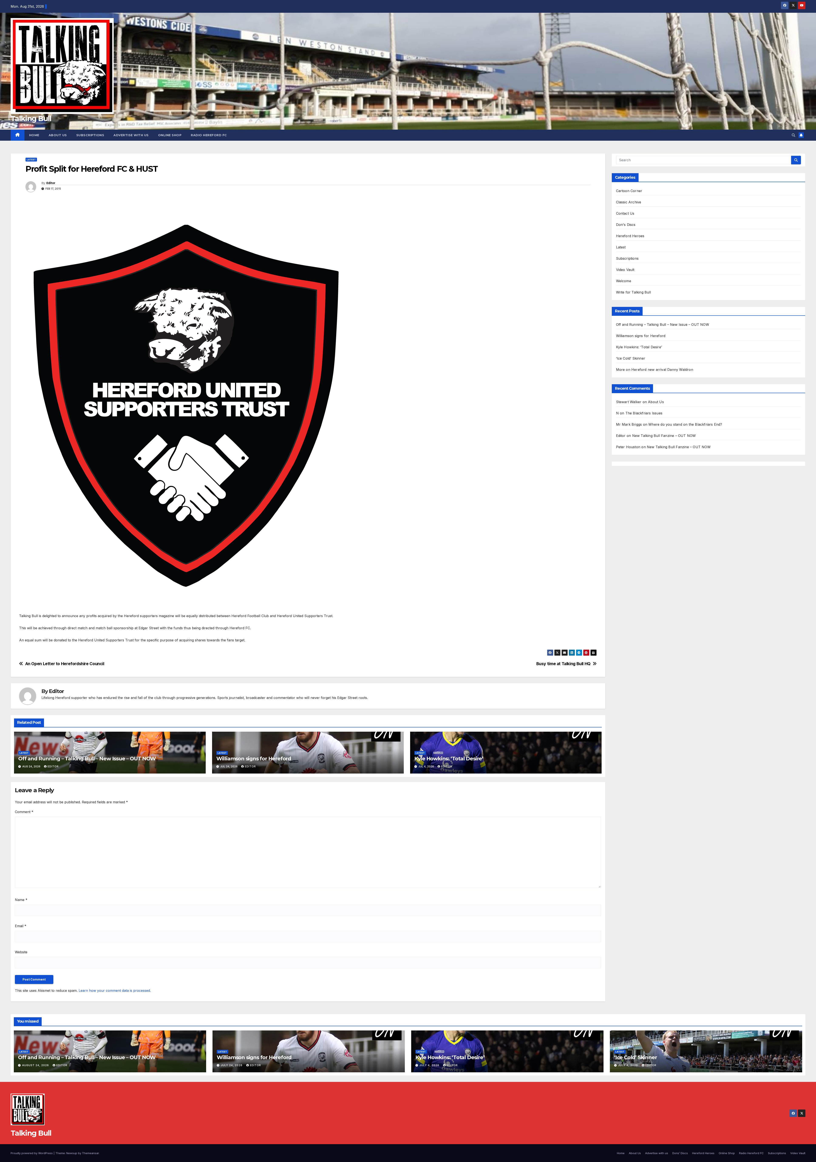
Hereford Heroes (630, 236)
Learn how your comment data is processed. (115, 990)
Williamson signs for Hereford (253, 758)
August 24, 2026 (36, 1065)
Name (21, 900)
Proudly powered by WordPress (32, 1153)
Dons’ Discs (680, 1153)
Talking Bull (31, 118)
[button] (793, 135)
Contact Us (625, 213)
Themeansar (90, 1153)
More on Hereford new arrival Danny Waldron (654, 369)
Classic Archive (628, 202)
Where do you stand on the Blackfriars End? (685, 424)
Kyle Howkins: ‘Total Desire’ (448, 758)
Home (34, 135)
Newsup (71, 1153)
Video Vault (625, 270)
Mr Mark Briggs (629, 424)
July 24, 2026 (232, 1065)
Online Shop (170, 135)
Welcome (623, 281)
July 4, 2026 (429, 1065)
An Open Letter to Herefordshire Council (64, 663)
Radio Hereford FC (209, 135)
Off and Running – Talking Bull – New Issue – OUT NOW (87, 758)
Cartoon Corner (629, 191)
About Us (58, 135)
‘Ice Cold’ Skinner (630, 358)
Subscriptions (90, 135)
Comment (24, 812)
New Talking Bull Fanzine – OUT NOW (664, 436)
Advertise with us (131, 135)
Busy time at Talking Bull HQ (563, 663)
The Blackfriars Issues (643, 413)
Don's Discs (626, 224)
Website (21, 952)
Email (20, 926)
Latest (31, 159)
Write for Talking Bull (633, 292)
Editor (50, 183)
